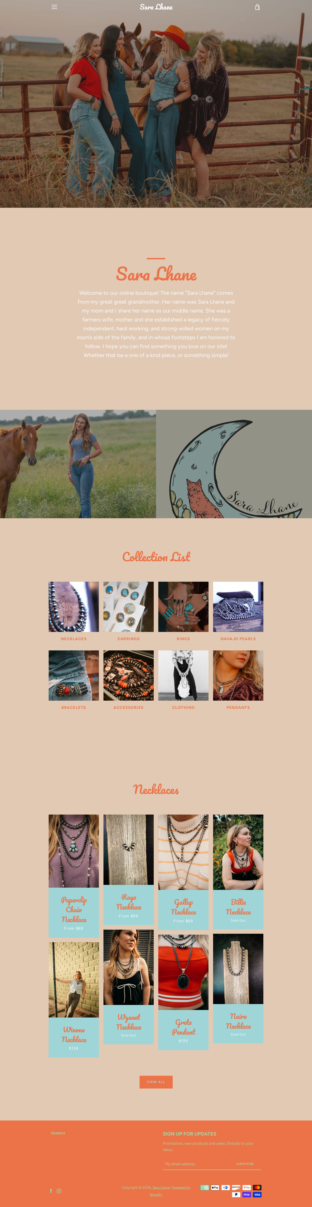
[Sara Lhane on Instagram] (59, 1190)
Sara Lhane (156, 7)
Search (58, 1133)
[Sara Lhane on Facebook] (51, 1190)
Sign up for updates (189, 1134)
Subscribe (245, 1163)
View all (156, 1082)
